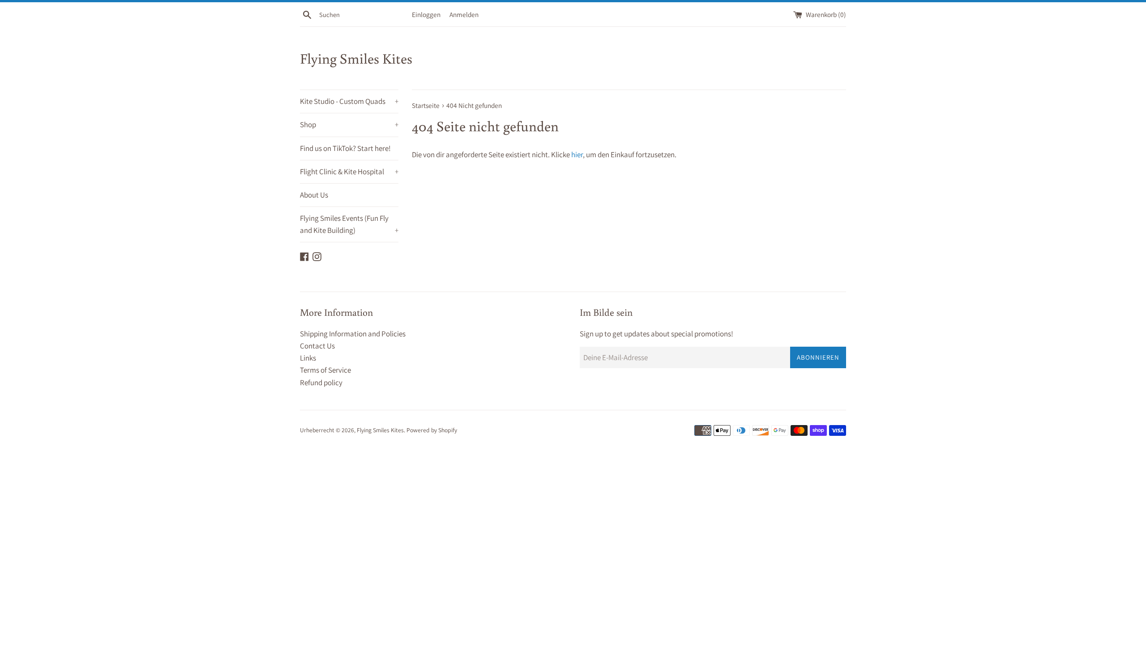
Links (308, 358)
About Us (314, 195)
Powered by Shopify (431, 430)
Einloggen (426, 14)
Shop (349, 124)
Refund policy (321, 382)
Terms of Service (325, 370)
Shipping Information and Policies (353, 334)
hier (577, 154)
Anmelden (464, 14)
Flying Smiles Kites (356, 58)
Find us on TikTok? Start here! (345, 148)
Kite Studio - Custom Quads (349, 101)
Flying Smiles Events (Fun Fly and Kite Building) (349, 224)
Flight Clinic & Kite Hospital (349, 171)
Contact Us (317, 346)
